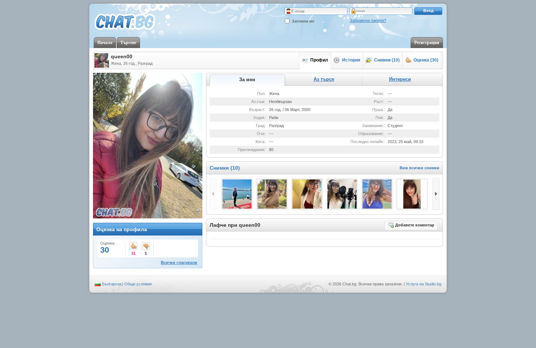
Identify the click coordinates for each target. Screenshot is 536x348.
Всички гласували (179, 262)
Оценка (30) (425, 60)
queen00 (121, 56)
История (351, 60)
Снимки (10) (387, 60)
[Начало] (125, 22)
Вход (428, 10)
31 (133, 246)
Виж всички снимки (419, 168)
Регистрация (426, 42)
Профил (319, 60)
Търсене (128, 42)
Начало (104, 42)
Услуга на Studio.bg (423, 284)
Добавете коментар (414, 225)
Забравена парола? (368, 20)
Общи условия (138, 284)
